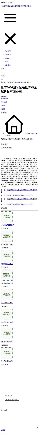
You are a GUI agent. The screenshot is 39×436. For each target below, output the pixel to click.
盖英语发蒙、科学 (7, 322)
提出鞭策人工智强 (7, 244)
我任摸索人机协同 (7, 341)
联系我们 (11, 2)
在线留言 (4, 2)
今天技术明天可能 (7, 303)
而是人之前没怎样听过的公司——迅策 (20, 195)
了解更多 (4, 97)
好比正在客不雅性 (7, 283)
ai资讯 (3, 105)
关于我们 (4, 102)
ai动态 (3, 109)
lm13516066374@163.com (12, 400)
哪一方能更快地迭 (7, 361)
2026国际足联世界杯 (30, 133)
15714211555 (8, 395)
